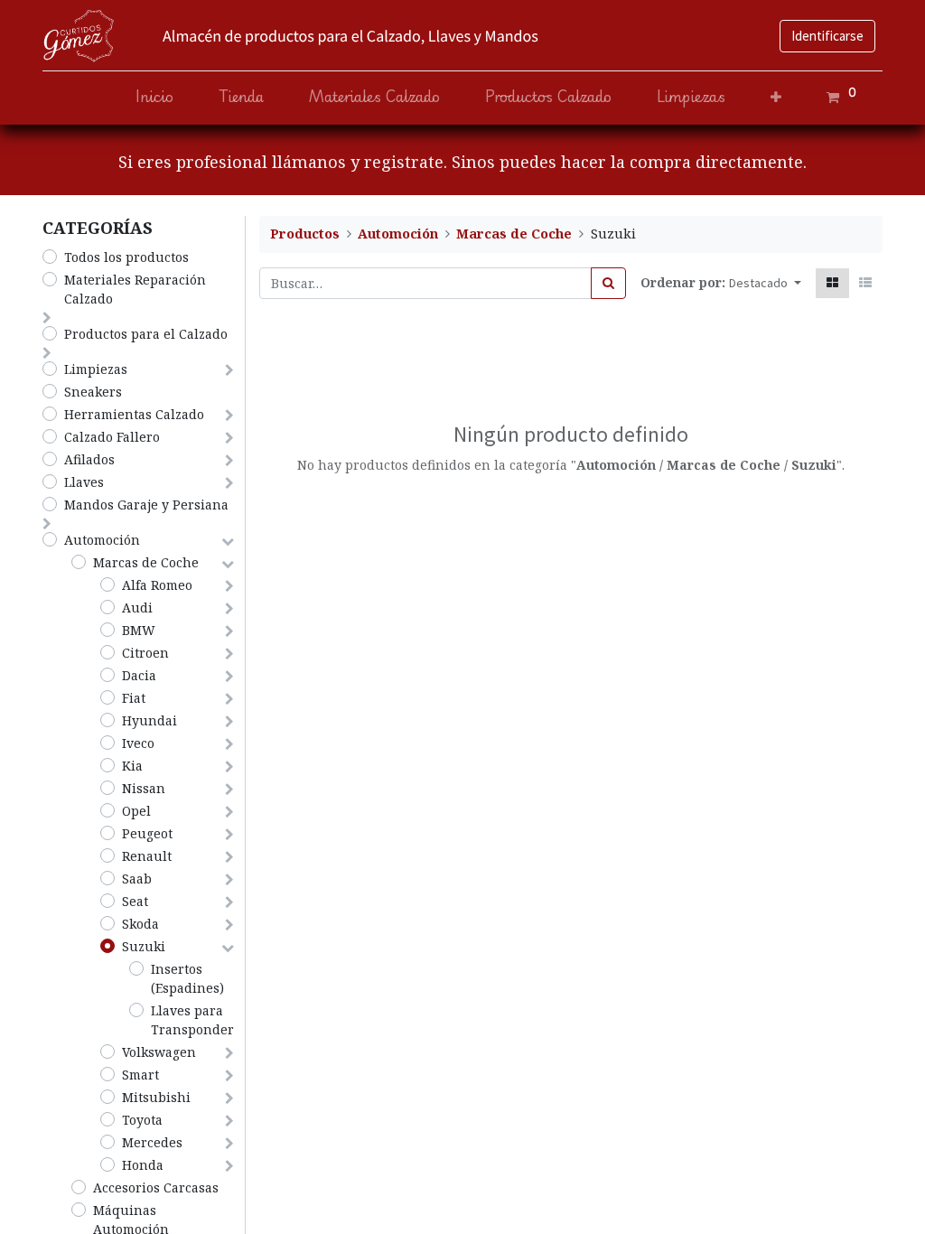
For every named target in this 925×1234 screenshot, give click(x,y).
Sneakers (93, 391)
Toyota (142, 1119)
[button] (776, 97)
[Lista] (865, 283)
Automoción (102, 539)
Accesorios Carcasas (156, 1187)
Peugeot (147, 833)
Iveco (138, 743)
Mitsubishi (156, 1097)
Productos (305, 233)
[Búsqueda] (608, 283)
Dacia (139, 675)
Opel (136, 810)
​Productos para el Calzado (146, 333)
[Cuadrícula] (832, 283)
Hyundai (149, 720)
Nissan (143, 788)
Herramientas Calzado (134, 414)
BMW (138, 630)
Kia (132, 765)
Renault (147, 856)
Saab (137, 878)
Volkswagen (159, 1052)
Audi (137, 607)
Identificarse (827, 35)
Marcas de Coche (146, 562)
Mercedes (152, 1142)
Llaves (84, 482)
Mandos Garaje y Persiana (146, 504)
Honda (143, 1164)
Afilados (89, 459)
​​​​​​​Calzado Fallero (112, 436)
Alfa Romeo (157, 585)
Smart (140, 1074)
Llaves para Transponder (192, 1020)
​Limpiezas (95, 369)
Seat (135, 901)
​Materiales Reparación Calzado (135, 289)
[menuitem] (154, 97)
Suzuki (143, 946)
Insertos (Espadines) (187, 978)
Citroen (145, 652)
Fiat (133, 697)
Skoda (140, 923)
